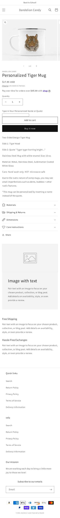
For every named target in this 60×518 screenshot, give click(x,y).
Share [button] (8, 235)
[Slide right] (36, 66)
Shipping (5, 86)
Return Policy (12, 387)
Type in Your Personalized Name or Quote (22, 111)
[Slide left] (23, 66)
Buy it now (30, 128)
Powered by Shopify (38, 513)
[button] (3, 10)
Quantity (5, 96)
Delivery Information (15, 407)
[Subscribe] (51, 489)
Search (9, 381)
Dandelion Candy (26, 513)
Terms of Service (13, 400)
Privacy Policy (12, 394)
